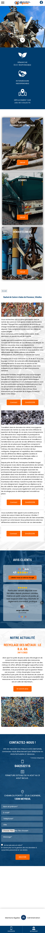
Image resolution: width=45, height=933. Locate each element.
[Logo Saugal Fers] (22, 3)
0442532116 (30, 402)
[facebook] (41, 3)
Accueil (4, 291)
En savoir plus (22, 689)
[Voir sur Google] (22, 606)
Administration (33, 918)
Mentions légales (12, 918)
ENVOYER (22, 857)
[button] (3, 602)
